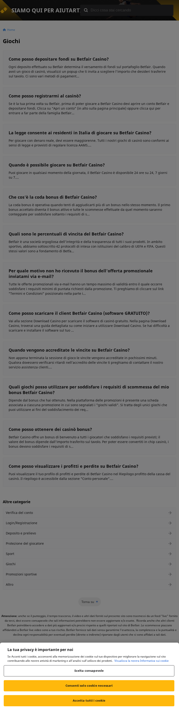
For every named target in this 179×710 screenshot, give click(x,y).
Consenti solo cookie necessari (89, 685)
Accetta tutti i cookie (89, 700)
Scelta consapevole (89, 670)
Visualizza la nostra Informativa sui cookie (141, 661)
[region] (89, 676)
